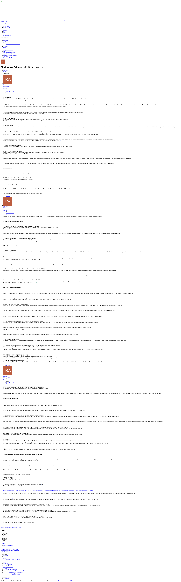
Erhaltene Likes (6, 86)
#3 (6, 383)
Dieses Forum (6, 27)
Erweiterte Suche (7, 35)
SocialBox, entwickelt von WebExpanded (10, 549)
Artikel (5, 30)
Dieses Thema (4, 21)
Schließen (71, 580)
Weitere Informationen (63, 580)
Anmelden (5, 46)
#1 (6, 92)
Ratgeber (5, 70)
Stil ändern (3, 543)
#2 (6, 214)
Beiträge (5, 88)
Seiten (4, 31)
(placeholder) (9, 564)
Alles (4, 23)
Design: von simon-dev (8, 551)
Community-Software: (10, 550)
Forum (4, 32)
